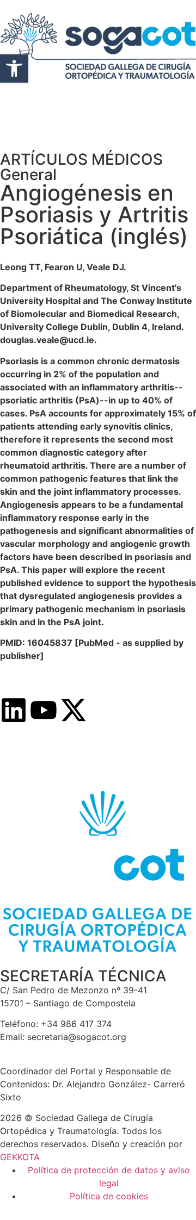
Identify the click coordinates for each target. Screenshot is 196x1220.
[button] (14, 68)
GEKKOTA (20, 1156)
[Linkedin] (13, 710)
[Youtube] (43, 710)
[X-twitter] (73, 710)
